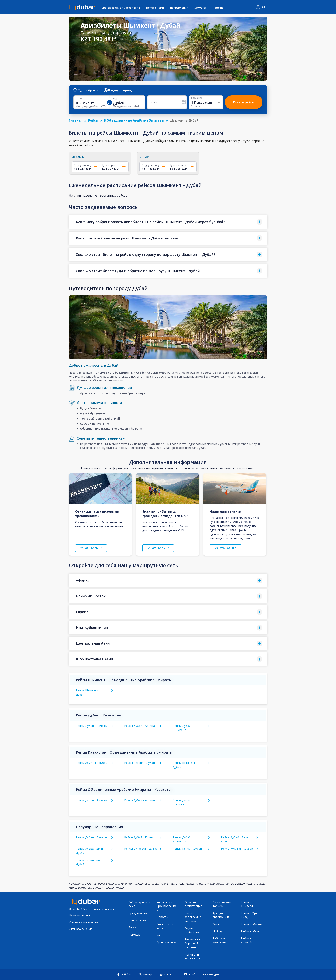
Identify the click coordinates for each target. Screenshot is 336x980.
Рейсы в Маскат (251, 924)
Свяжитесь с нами (165, 926)
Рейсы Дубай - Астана (139, 726)
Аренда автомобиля (221, 915)
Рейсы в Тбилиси (247, 904)
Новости (162, 917)
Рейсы (93, 120)
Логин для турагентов (192, 956)
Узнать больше (91, 548)
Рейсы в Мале (250, 931)
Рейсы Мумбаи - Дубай (237, 848)
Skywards (200, 7)
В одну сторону (120, 90)
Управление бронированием (167, 906)
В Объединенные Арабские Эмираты (134, 120)
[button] (168, 222)
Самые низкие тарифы (222, 904)
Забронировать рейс (139, 904)
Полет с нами (155, 7)
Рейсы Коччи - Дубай (187, 848)
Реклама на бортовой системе (192, 943)
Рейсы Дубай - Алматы (91, 726)
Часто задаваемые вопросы (193, 917)
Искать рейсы (243, 102)
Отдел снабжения (192, 930)
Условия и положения (84, 922)
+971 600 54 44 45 (80, 929)
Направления (179, 7)
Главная (75, 120)
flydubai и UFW (166, 942)
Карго (160, 935)
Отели (217, 924)
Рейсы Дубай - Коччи (139, 837)
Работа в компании (219, 940)
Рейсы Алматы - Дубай (91, 763)
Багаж (133, 927)
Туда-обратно (88, 90)
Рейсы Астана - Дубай (139, 763)
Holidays (218, 931)
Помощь (218, 7)
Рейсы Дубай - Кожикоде (182, 839)
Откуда (80, 98)
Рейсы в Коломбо (247, 940)
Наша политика (79, 915)
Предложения (138, 913)
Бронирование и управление (121, 7)
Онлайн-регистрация (193, 904)
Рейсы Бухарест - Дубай (141, 848)
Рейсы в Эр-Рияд (249, 915)
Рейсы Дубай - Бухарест (92, 837)
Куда (115, 98)
